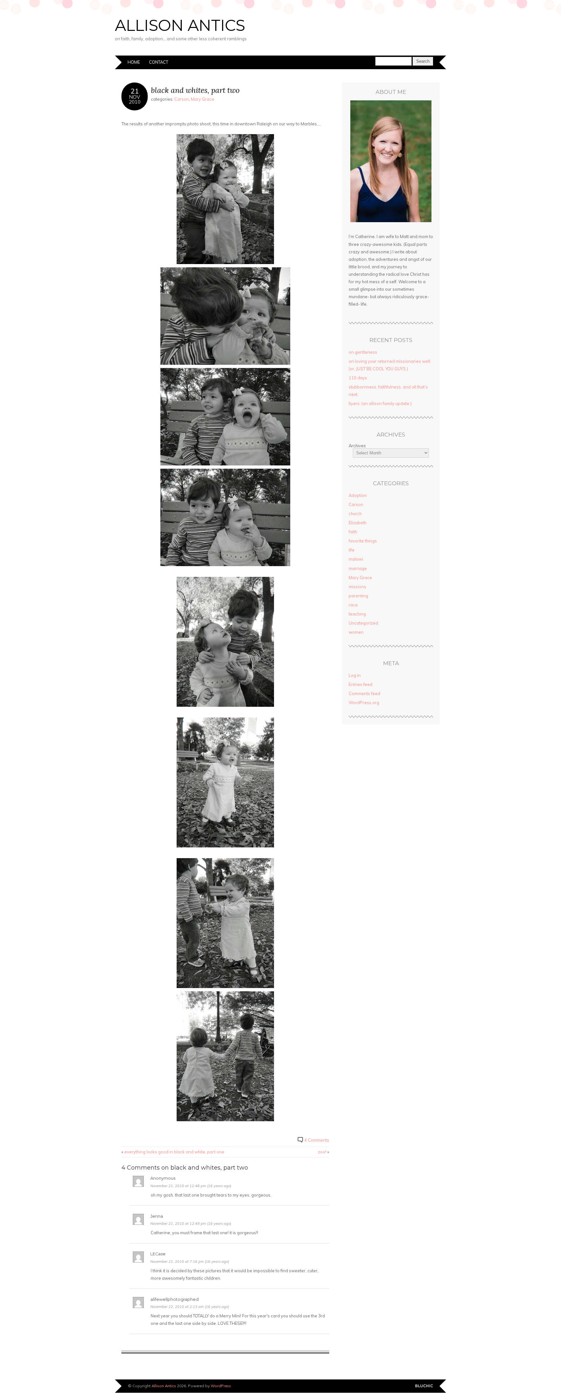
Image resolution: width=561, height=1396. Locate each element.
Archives (357, 445)
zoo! (322, 1151)
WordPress (221, 1385)
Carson (181, 99)
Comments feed (364, 693)
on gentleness (363, 352)
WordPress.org (364, 702)
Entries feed (360, 684)
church (355, 513)
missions (357, 586)
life (352, 549)
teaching (357, 613)
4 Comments (316, 1140)
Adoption (358, 495)
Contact (158, 62)
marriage (358, 568)
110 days (358, 377)
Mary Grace (202, 99)
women (356, 632)
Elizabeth (358, 522)
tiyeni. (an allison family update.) (380, 403)
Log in (355, 675)
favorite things (363, 540)
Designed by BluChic (424, 1386)
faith (353, 531)
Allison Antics (180, 25)
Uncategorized (363, 623)
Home (134, 62)
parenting (358, 595)
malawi (356, 559)
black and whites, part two (195, 90)
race (353, 604)
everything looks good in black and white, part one (174, 1151)
